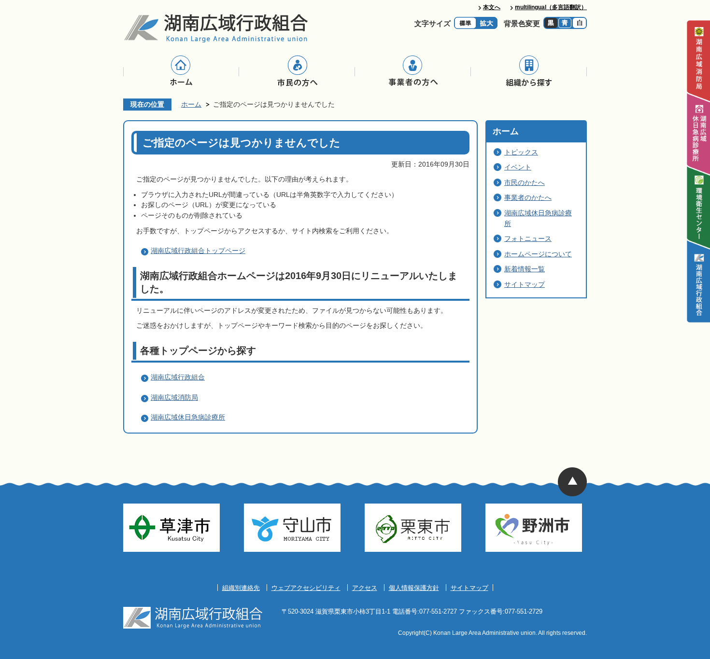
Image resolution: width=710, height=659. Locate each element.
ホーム (191, 104)
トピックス (521, 152)
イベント (517, 167)
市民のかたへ (524, 182)
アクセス (364, 587)
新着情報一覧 (524, 269)
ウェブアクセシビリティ (306, 587)
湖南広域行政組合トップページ (198, 250)
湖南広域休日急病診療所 (188, 417)
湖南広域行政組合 (178, 377)
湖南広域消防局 (174, 397)
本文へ (491, 7)
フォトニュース (528, 238)
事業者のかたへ (528, 197)
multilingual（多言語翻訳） (551, 7)
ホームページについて (538, 254)
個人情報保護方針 (414, 587)
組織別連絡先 (241, 587)
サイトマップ (524, 284)
